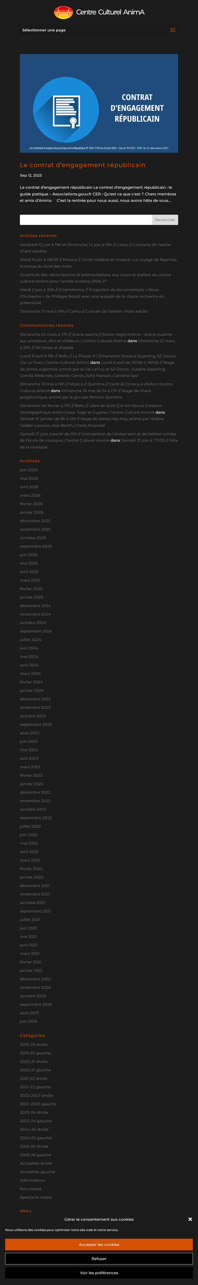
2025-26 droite (34, 1146)
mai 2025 (29, 563)
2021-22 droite (33, 1078)
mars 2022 (30, 860)
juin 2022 (29, 834)
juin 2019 (28, 1021)
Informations (32, 1180)
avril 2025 (29, 571)
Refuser (99, 1258)
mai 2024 (29, 656)
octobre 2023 (33, 715)
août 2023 (29, 732)
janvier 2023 (31, 783)
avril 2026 (29, 486)
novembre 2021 (35, 894)
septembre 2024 (36, 631)
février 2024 (31, 682)
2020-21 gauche (35, 1069)
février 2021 (31, 962)
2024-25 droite (34, 1129)
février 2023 (31, 775)
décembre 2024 (35, 605)
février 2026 (31, 503)
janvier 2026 (31, 512)
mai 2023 (29, 749)
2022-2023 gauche (38, 1103)
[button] (190, 1219)
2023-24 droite (34, 1112)
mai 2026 (29, 478)
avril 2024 (29, 665)
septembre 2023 (36, 724)
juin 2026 (29, 469)
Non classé (30, 1188)
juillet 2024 (30, 639)
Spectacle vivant (36, 1197)
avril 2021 (29, 945)
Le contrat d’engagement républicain (83, 165)
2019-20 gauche (35, 1053)
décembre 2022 (35, 792)
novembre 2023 (35, 707)
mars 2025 (30, 580)
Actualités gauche (37, 1171)
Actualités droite (36, 1163)
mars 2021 (30, 953)
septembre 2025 (36, 546)
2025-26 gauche (35, 1154)
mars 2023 (30, 766)
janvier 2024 (32, 690)
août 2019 (29, 1012)
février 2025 (31, 588)
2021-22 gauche (35, 1086)
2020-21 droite (34, 1061)
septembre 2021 (35, 911)
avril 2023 (29, 758)
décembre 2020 (35, 978)
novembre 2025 (35, 529)
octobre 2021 (32, 902)
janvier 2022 (31, 877)
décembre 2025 (35, 520)
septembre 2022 (36, 817)
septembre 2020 (36, 1004)
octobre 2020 (33, 995)
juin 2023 (29, 741)
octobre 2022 (33, 809)
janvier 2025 (31, 597)
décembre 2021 (35, 885)
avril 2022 (29, 851)
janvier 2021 (31, 970)
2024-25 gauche (36, 1137)
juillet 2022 (30, 826)
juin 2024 (29, 648)
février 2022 (31, 868)
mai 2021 (28, 936)
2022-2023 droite (36, 1095)
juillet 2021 (30, 919)
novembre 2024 (35, 614)
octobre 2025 (33, 537)
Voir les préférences (99, 1272)
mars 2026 (30, 495)
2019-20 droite (34, 1044)
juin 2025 (29, 554)
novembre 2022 (35, 800)
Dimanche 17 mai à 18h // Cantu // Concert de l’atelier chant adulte (84, 311)
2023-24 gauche (36, 1120)
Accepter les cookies (99, 1244)
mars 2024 (30, 673)
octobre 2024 (33, 622)
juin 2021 (28, 928)
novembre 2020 (35, 987)
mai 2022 (29, 843)
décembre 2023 (35, 698)
